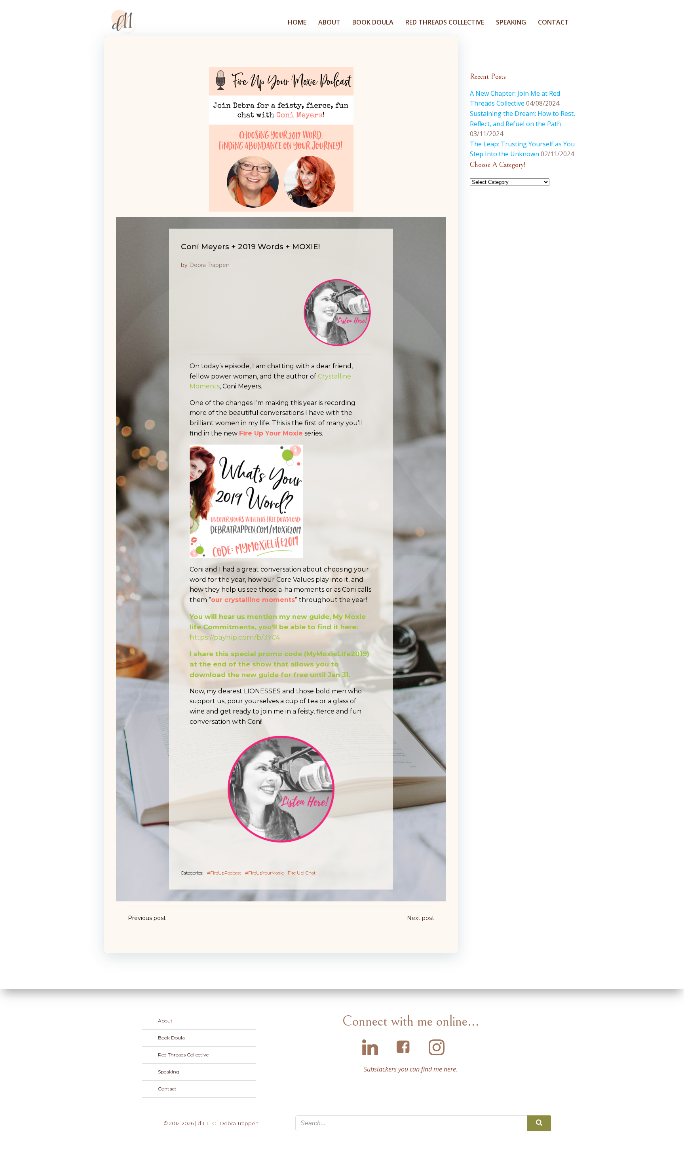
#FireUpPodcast (224, 873)
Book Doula (372, 22)
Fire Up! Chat (301, 873)
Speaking (511, 22)
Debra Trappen (209, 265)
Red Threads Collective (444, 22)
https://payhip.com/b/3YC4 (235, 637)
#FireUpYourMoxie (264, 873)
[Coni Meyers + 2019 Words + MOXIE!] (281, 138)
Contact (553, 22)
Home (297, 22)
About (329, 22)
